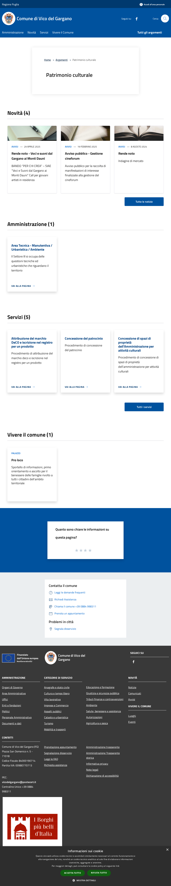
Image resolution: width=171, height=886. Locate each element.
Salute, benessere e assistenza (103, 711)
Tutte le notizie (144, 202)
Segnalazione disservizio (58, 753)
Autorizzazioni (94, 717)
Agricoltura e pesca (97, 723)
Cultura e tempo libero (56, 693)
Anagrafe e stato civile (56, 687)
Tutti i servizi (144, 407)
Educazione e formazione (100, 687)
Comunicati (134, 693)
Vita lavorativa (52, 699)
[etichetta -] (90, 550)
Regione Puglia (10, 4)
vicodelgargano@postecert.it (19, 782)
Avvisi (15, 146)
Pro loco (17, 460)
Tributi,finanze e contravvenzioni (104, 699)
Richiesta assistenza (55, 765)
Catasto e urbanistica (56, 717)
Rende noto (126, 153)
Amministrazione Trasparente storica (103, 755)
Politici (6, 711)
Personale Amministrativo (17, 717)
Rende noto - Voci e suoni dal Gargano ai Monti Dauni (32, 156)
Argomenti (62, 60)
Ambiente (91, 705)
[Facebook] (135, 18)
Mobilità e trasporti (55, 729)
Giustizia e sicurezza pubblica (102, 693)
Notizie (132, 687)
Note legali (92, 770)
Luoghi (132, 716)
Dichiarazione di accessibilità (102, 776)
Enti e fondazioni (11, 705)
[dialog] (85, 866)
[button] (85, 880)
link (117, 866)
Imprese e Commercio (56, 705)
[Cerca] (165, 18)
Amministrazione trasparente (103, 747)
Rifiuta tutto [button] (99, 872)
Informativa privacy (97, 764)
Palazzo (15, 453)
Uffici (5, 699)
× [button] (167, 850)
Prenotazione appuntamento (60, 747)
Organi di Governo (12, 687)
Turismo (48, 723)
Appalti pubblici (52, 711)
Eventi (132, 722)
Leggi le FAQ (51, 759)
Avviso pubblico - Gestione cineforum (84, 156)
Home (47, 60)
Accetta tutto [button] (72, 873)
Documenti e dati (11, 723)
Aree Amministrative (14, 693)
